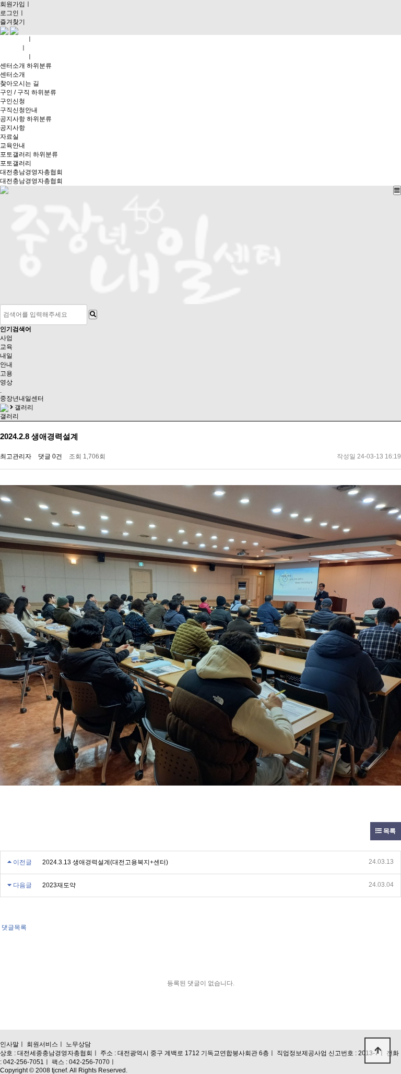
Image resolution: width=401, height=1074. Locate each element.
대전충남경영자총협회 (31, 172)
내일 (6, 355)
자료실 (9, 136)
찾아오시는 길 (19, 83)
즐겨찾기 (12, 22)
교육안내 (12, 145)
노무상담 (78, 1044)
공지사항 (12, 119)
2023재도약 (59, 885)
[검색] (93, 314)
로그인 (9, 13)
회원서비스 (42, 1044)
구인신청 (12, 101)
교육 (6, 347)
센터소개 (12, 65)
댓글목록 (13, 927)
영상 (6, 382)
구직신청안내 (19, 110)
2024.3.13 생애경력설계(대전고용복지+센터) (105, 862)
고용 (6, 373)
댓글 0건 (50, 456)
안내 (6, 364)
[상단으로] (377, 1050)
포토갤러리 (15, 154)
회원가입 (12, 4)
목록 (389, 831)
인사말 (9, 1044)
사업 (6, 338)
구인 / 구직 (15, 92)
